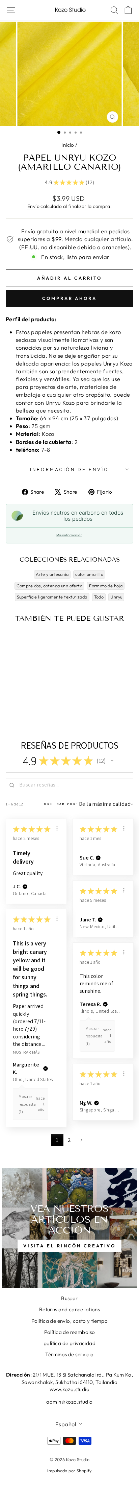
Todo (99, 597)
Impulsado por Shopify (69, 1470)
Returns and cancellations (69, 1309)
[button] (112, 761)
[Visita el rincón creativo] (69, 1228)
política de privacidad (69, 1343)
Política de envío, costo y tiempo (69, 1321)
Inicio (67, 145)
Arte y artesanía (52, 574)
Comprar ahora (69, 298)
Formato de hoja (105, 585)
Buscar (69, 1298)
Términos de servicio (69, 1354)
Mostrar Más (26, 1051)
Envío (33, 206)
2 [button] (69, 1140)
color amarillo (89, 574)
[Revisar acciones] (57, 828)
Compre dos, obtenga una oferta (49, 585)
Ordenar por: (61, 804)
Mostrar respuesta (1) (27, 1104)
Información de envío (69, 469)
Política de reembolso (69, 1332)
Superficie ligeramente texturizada (52, 597)
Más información (69, 535)
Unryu (116, 597)
